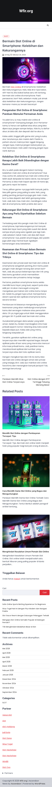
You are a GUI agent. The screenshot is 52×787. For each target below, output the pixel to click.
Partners (8, 773)
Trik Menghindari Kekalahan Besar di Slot (19, 627)
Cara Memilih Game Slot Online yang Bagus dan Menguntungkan (24, 492)
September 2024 (9, 692)
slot (4, 720)
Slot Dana (7, 738)
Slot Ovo (6, 767)
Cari (4, 588)
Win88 (5, 761)
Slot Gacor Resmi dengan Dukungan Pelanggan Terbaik (25, 615)
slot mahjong (8, 726)
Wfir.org (26, 11)
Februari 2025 (8, 670)
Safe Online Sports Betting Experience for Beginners (24, 604)
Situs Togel (7, 744)
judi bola (6, 732)
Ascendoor (16, 783)
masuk (17, 578)
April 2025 (6, 661)
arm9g (7, 55)
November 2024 (9, 683)
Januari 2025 (7, 675)
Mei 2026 (6, 648)
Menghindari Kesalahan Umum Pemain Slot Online (25, 551)
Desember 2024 (9, 679)
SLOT (6, 36)
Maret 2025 (7, 666)
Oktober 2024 (8, 688)
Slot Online (16, 86)
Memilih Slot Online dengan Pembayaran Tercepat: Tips (21, 434)
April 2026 (6, 653)
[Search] (48, 25)
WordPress (40, 783)
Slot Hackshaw (9, 749)
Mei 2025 (6, 657)
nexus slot (7, 715)
